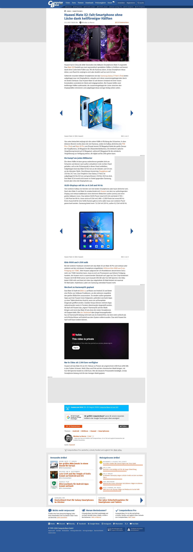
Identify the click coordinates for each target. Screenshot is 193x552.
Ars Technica (85, 312)
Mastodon (119, 524)
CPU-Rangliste (140, 7)
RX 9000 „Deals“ (103, 7)
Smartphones (77, 11)
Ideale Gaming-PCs (116, 7)
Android (76, 431)
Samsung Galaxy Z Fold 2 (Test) (112, 76)
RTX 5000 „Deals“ (90, 7)
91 (66, 488)
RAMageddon (78, 7)
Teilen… (125, 426)
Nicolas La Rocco (79, 436)
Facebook (82, 524)
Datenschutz (52, 533)
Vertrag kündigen (88, 530)
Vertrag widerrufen (75, 530)
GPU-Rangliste (129, 7)
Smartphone (103, 171)
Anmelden (121, 3)
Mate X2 (71, 67)
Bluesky (72, 524)
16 (66, 478)
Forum (110, 3)
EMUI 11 (83, 291)
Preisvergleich (100, 3)
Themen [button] (81, 3)
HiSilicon (85, 431)
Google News (95, 524)
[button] (141, 3)
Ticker (68, 3)
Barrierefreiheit (98, 530)
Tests (74, 3)
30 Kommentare (74, 426)
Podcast (69, 7)
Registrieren (131, 3)
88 (66, 468)
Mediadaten (65, 530)
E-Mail (89, 436)
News (69, 11)
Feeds (53, 524)
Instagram (107, 524)
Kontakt (58, 530)
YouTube (135, 524)
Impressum (51, 530)
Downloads (89, 3)
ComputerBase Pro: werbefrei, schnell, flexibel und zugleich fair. (94, 450)
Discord (62, 524)
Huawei (103, 191)
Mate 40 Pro (80, 146)
